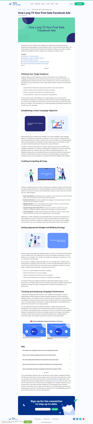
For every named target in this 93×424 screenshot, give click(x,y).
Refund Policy (55, 419)
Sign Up (79, 3)
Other (52, 3)
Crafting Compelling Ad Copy (30, 60)
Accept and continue (28, 422)
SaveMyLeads (55, 380)
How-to (43, 3)
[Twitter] (80, 419)
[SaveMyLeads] (15, 4)
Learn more (14, 422)
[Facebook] (74, 419)
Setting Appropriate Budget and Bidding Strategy (36, 61)
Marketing (37, 3)
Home (19, 9)
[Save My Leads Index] (14, 419)
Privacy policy (38, 419)
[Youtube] (83, 419)
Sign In (71, 3)
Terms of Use (47, 419)
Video (56, 3)
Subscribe (54, 409)
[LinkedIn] (77, 419)
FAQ (24, 65)
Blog (24, 9)
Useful (48, 3)
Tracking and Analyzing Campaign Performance (35, 63)
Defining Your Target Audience (30, 56)
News (32, 3)
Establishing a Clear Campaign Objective (33, 58)
